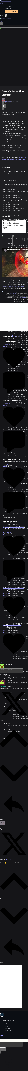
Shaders (8, 6)
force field (11, 286)
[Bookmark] (4, 106)
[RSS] (1, 1036)
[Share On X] (14, 717)
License (7, 1028)
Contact (8, 1030)
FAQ (6, 1026)
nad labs (8, 859)
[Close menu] (0, 1052)
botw (3, 286)
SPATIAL (5, 347)
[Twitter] (3, 1036)
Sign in (2, 15)
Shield (22, 286)
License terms (23, 297)
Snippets (8, 8)
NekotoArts (8, 101)
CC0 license (13, 293)
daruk (6, 286)
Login (1, 663)
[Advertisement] (14, 317)
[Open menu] (1, 23)
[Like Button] (3, 103)
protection (17, 286)
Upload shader (12, 11)
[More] (3, 109)
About (7, 1024)
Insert (2, 1049)
